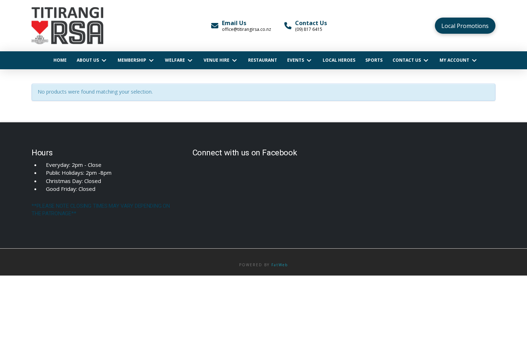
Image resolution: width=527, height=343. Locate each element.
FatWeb (279, 264)
